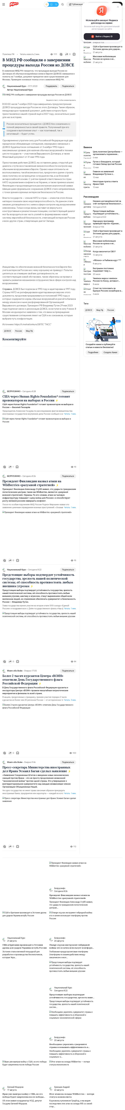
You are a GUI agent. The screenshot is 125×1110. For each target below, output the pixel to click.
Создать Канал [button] (110, 352)
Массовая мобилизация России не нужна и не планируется (104, 59)
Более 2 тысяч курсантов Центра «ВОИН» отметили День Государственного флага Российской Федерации (32, 679)
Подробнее (93, 352)
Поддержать (51, 86)
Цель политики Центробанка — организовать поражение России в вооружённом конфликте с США (107, 156)
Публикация (77, 4)
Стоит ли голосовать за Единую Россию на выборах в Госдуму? (107, 291)
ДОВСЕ (7, 331)
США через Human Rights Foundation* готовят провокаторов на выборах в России (36, 398)
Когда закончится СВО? (104, 251)
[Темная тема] (56, 4)
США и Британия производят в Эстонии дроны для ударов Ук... (107, 49)
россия (18, 331)
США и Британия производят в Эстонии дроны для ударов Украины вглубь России (107, 233)
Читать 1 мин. (70, 414)
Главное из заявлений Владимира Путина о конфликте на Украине (103, 174)
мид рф (29, 331)
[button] (62, 4)
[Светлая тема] (46, 4)
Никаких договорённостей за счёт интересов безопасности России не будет (107, 204)
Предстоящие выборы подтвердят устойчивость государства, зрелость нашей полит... (107, 215)
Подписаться (68, 86)
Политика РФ (8, 54)
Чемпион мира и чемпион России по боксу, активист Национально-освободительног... (105, 282)
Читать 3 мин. (70, 700)
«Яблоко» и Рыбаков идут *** (107, 260)
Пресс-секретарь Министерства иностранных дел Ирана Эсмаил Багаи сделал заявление (36, 769)
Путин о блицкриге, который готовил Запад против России (107, 163)
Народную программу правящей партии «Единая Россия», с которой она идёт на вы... (107, 225)
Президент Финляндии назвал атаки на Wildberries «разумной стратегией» (31, 483)
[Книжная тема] (51, 4)
